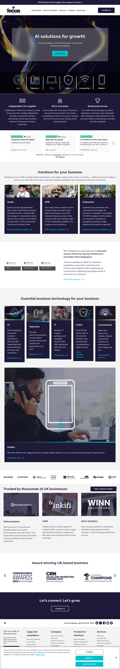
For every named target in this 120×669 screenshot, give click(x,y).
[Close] (116, 657)
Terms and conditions (33, 639)
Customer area (101, 638)
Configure (89, 652)
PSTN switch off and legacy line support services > (60, 2)
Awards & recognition (57, 641)
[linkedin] (96, 624)
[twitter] (100, 624)
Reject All (89, 658)
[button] (37, 10)
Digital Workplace (79, 639)
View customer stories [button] (103, 489)
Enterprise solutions (80, 644)
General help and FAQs (104, 643)
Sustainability (55, 645)
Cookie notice (31, 642)
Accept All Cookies (89, 664)
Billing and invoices (103, 641)
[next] (115, 575)
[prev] (5, 575)
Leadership (54, 638)
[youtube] (107, 624)
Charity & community (57, 643)
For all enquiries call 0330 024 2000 (79, 623)
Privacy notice (31, 644)
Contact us (106, 10)
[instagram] (111, 624)
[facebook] (104, 624)
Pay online (100, 645)
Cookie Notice (40, 655)
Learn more (60, 53)
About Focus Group (57, 636)
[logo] (13, 10)
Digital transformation (81, 642)
